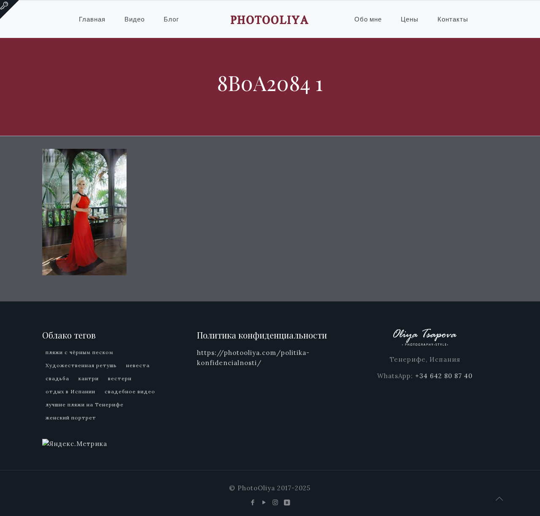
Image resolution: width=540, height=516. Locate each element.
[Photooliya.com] (269, 19)
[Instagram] (275, 502)
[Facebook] (252, 502)
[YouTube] (264, 502)
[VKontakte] (287, 502)
